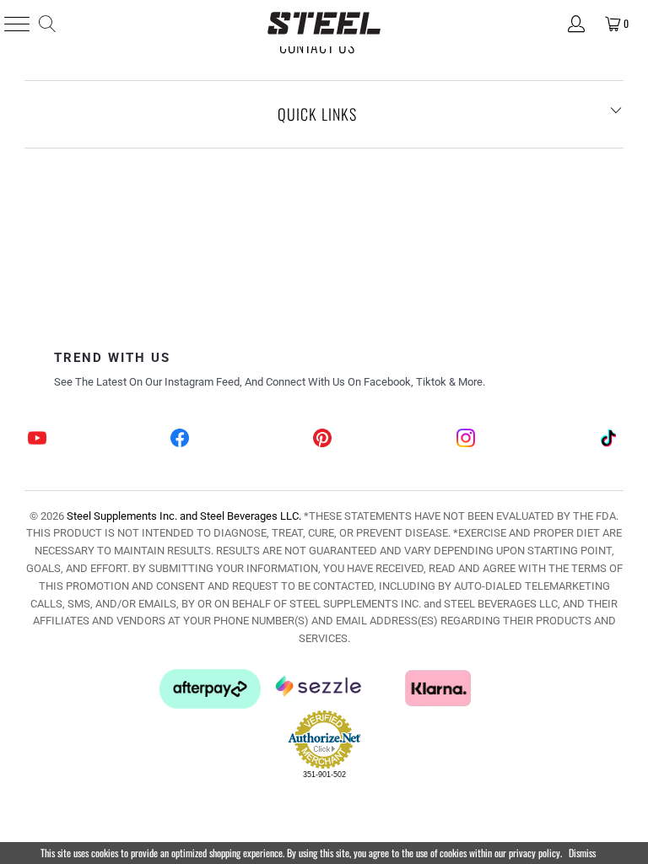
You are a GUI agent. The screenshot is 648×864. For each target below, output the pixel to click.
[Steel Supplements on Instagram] (466, 440)
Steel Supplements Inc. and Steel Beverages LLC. (184, 516)
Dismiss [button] (582, 853)
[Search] (46, 23)
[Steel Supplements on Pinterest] (323, 440)
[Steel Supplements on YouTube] (37, 440)
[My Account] (575, 23)
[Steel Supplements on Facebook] (180, 440)
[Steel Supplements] (324, 23)
